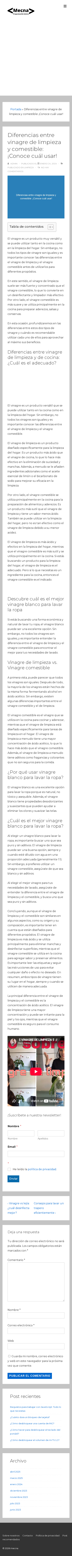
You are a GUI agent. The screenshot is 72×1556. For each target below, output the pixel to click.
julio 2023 (15, 1503)
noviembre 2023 (19, 1497)
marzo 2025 (16, 1478)
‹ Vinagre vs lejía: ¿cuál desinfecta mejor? (18, 1208)
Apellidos (43, 1138)
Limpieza (29, 167)
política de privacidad (42, 1169)
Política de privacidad (47, 1535)
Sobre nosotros (11, 1535)
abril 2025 (15, 1471)
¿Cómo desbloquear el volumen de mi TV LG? (34, 1440)
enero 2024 (16, 1484)
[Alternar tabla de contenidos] (49, 227)
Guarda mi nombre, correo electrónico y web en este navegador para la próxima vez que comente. (35, 1361)
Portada (15, 109)
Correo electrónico (20, 1325)
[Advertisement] (36, 59)
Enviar (13, 1178)
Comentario (16, 1260)
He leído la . (35, 1169)
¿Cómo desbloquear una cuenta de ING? (32, 1423)
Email (13, 1146)
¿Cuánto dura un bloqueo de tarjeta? (30, 1417)
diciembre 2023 (18, 1490)
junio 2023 (15, 1509)
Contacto (27, 1535)
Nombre (13, 1138)
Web (11, 1340)
